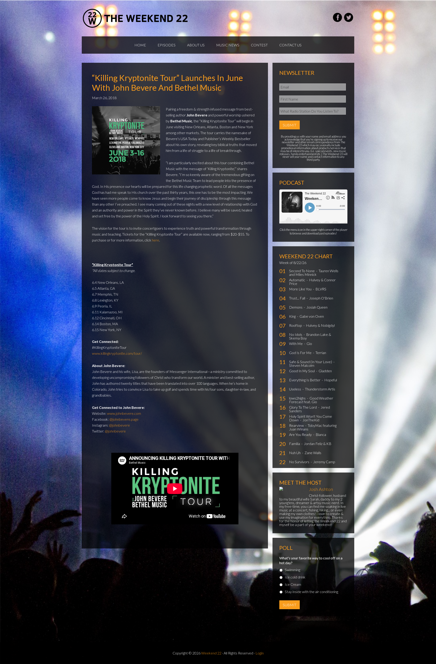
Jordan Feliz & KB (317, 443)
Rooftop (296, 325)
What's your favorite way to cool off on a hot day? (310, 560)
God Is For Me (300, 352)
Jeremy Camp (324, 462)
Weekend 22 (211, 653)
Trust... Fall (297, 298)
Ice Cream (293, 584)
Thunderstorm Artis (320, 389)
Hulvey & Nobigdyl (320, 325)
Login (259, 653)
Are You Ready (300, 434)
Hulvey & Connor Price (312, 282)
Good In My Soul (302, 371)
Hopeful (330, 380)
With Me (296, 343)
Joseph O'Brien (321, 298)
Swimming (292, 570)
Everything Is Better (305, 380)
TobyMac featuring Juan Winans (313, 427)
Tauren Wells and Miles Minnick (313, 273)
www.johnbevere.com (124, 413)
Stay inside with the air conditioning (311, 591)
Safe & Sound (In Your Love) (311, 362)
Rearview (297, 425)
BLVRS (320, 289)
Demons (296, 307)
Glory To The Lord (303, 407)
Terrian (320, 352)
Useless (295, 389)
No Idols (296, 334)
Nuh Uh (295, 452)
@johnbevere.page (124, 419)
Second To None (302, 271)
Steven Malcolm (301, 365)
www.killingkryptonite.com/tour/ (117, 353)
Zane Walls (313, 452)
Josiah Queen (316, 307)
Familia (295, 443)
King (292, 316)
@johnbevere (119, 425)
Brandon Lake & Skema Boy (310, 336)
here (155, 240)
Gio (309, 343)
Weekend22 (136, 18)
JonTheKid (310, 420)
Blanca (321, 434)
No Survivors (299, 462)
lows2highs (297, 398)
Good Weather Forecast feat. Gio (311, 400)
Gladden (325, 371)
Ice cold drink (295, 577)
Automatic (297, 280)
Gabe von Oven (312, 316)
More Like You (300, 289)
